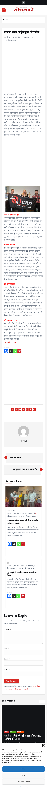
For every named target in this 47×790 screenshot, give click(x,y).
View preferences (23, 782)
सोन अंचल (23, 513)
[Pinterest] (19, 351)
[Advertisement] (23, 69)
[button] (43, 745)
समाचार (7, 731)
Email (6, 659)
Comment (8, 629)
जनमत (15, 37)
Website (7, 670)
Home (5, 20)
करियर (9, 513)
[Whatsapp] (15, 351)
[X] (11, 351)
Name (7, 648)
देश (18, 513)
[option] (23, 726)
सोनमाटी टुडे (31, 513)
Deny (23, 775)
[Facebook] (6, 351)
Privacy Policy (23, 787)
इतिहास (9, 565)
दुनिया (19, 37)
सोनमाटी (9, 37)
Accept (23, 769)
